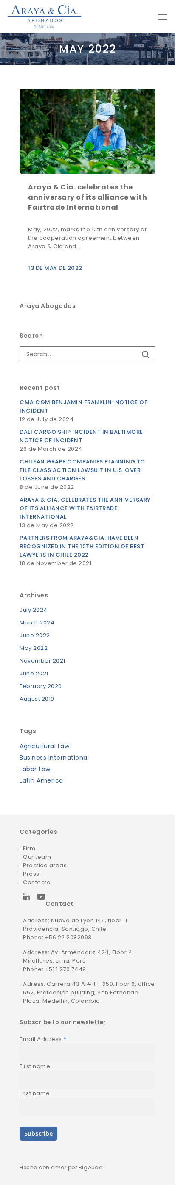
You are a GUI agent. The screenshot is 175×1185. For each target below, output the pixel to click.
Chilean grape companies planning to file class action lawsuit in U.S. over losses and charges (82, 470)
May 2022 (34, 648)
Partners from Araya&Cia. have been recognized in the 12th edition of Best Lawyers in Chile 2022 (82, 546)
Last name (35, 1093)
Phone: (34, 969)
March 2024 (37, 623)
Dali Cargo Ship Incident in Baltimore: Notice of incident (82, 436)
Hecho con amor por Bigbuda (61, 1167)
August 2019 (37, 699)
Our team (37, 857)
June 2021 (34, 673)
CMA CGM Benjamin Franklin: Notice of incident (83, 406)
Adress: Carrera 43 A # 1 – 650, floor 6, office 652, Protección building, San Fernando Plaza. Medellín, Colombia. (89, 992)
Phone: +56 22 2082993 (57, 937)
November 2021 (42, 661)
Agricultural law (44, 746)
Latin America (41, 780)
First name (35, 1066)
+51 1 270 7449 (65, 969)
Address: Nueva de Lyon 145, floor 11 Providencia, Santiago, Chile (75, 924)
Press (31, 874)
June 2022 (35, 635)
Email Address (43, 1039)
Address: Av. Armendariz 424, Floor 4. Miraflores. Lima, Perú (78, 956)
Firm (29, 848)
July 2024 (34, 610)
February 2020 (41, 686)
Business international (54, 757)
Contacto (37, 882)
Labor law (35, 769)
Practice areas (45, 865)
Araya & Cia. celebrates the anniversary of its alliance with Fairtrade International (85, 508)
